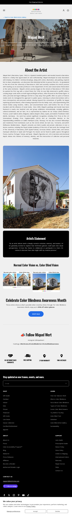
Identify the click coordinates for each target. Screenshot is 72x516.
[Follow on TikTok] (28, 495)
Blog (4, 450)
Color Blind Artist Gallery (58, 423)
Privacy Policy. (31, 506)
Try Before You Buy (57, 413)
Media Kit (6, 454)
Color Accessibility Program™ (12, 447)
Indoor (5, 402)
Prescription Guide (61, 443)
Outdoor (6, 399)
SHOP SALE (36, 314)
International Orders (62, 457)
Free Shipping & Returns (36, 2)
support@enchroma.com (11, 481)
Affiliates (6, 460)
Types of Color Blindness (58, 406)
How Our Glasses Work (58, 396)
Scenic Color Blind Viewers (59, 409)
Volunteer (53, 419)
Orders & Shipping (61, 454)
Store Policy (59, 450)
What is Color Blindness (58, 399)
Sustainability (54, 426)
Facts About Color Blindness (59, 402)
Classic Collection (8, 423)
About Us (6, 440)
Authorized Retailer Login (11, 467)
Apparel (5, 430)
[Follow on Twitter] (9, 495)
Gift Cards (6, 416)
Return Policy (59, 447)
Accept (35, 511)
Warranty (58, 460)
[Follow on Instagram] (14, 495)
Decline (57, 511)
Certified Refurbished (10, 426)
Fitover (5, 409)
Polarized (6, 413)
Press (5, 443)
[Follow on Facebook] (4, 495)
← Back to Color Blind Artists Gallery (14, 17)
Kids (4, 406)
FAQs (57, 467)
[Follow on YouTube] (23, 495)
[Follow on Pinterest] (18, 495)
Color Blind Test (55, 416)
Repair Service (60, 464)
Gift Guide (6, 396)
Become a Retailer (9, 464)
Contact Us (59, 471)
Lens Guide (59, 440)
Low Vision (6, 419)
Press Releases (8, 457)
